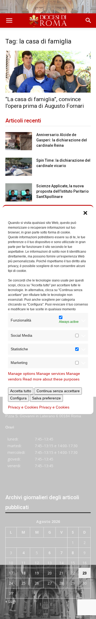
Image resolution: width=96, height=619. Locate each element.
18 (23, 573)
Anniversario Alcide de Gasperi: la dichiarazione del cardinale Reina (61, 140)
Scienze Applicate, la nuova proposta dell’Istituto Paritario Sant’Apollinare (62, 191)
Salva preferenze (46, 398)
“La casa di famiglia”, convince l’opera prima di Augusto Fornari (44, 102)
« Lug (10, 601)
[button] (85, 212)
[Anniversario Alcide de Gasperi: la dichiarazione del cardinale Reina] (18, 141)
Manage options (21, 373)
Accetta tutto (20, 391)
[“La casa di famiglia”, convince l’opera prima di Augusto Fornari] (48, 72)
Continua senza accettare (58, 391)
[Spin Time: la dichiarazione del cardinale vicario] (18, 167)
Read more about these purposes (51, 379)
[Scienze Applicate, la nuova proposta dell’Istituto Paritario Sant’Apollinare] (18, 192)
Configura (18, 398)
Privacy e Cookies (23, 407)
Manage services (50, 373)
